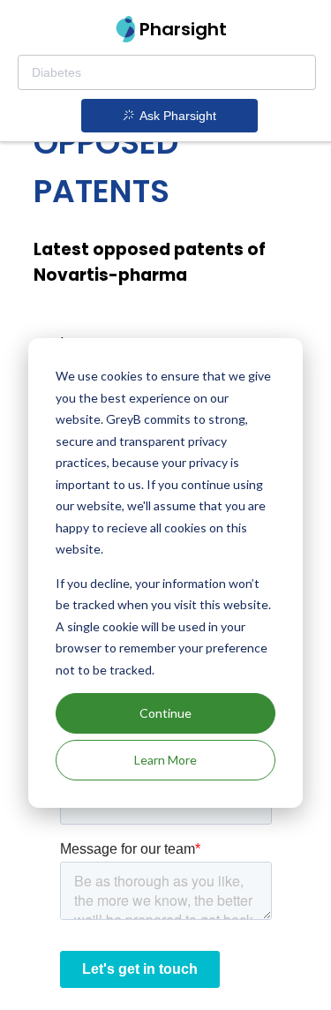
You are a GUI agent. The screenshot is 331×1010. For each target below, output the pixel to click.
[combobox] (167, 72)
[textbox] (167, 72)
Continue (165, 712)
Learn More (165, 759)
